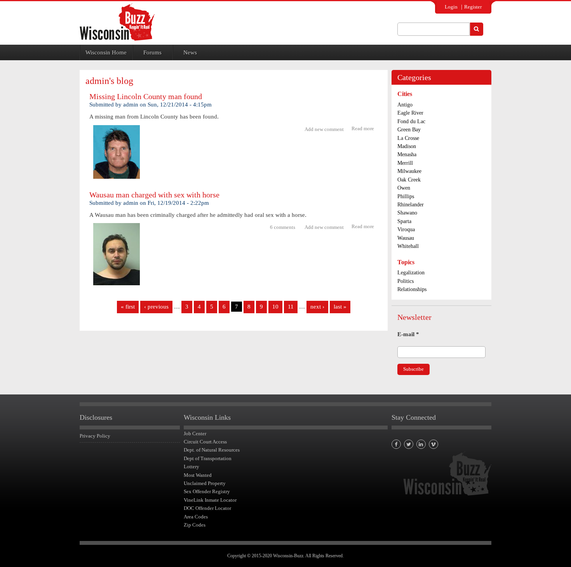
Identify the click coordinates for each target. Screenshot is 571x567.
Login (451, 7)
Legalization (411, 273)
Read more (365, 129)
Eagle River (410, 113)
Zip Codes (194, 525)
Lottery (191, 466)
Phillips (405, 196)
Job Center (195, 433)
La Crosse (408, 138)
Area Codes (196, 517)
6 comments (282, 227)
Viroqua (406, 229)
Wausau (405, 238)
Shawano (407, 213)
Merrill (405, 163)
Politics (405, 281)
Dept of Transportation (208, 458)
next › (317, 307)
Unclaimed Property (205, 483)
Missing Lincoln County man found (145, 96)
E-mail (408, 334)
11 (291, 307)
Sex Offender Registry (207, 491)
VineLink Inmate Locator (210, 500)
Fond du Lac (411, 121)
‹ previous (156, 307)
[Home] (117, 22)
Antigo (405, 105)
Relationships (412, 289)
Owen (403, 188)
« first (128, 307)
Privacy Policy (95, 436)
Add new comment (324, 129)
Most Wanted (198, 475)
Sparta (404, 221)
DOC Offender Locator (207, 508)
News (190, 52)
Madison (406, 146)
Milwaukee (409, 171)
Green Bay (409, 130)
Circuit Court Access (205, 442)
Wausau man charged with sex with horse (154, 194)
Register (473, 7)
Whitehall (408, 246)
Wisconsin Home (106, 52)
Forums (152, 52)
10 (275, 307)
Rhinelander (410, 205)
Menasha (406, 154)
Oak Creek (409, 180)
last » (340, 307)
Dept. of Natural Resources (212, 450)
